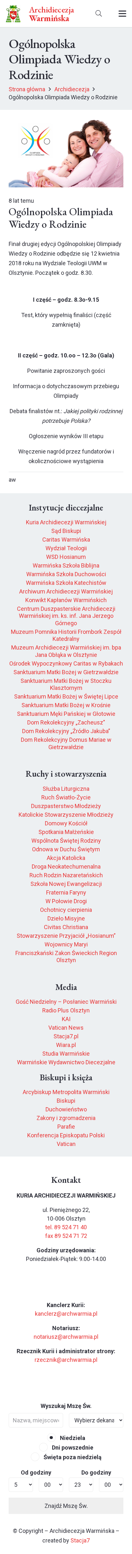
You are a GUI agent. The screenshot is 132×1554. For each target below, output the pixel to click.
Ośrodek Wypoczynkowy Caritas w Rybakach (66, 663)
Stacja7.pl (66, 1036)
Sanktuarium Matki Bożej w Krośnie (66, 705)
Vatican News (66, 1027)
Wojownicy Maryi (66, 944)
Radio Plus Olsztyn (66, 1010)
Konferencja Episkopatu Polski (66, 1135)
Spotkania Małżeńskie (66, 832)
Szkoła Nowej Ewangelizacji (66, 883)
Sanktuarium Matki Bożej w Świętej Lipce (66, 696)
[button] (99, 13)
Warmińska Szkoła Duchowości (66, 574)
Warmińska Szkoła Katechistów (66, 582)
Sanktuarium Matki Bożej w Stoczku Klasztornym (66, 684)
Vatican (66, 1144)
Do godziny (96, 1472)
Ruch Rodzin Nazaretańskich (66, 875)
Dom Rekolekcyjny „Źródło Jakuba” (66, 731)
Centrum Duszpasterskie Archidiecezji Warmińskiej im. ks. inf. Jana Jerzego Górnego (66, 615)
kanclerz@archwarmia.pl (66, 1313)
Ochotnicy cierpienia (66, 909)
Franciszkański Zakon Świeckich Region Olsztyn (66, 957)
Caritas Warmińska (66, 539)
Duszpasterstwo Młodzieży (66, 806)
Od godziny (36, 1472)
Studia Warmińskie (66, 1053)
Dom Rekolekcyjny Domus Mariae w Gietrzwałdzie (66, 743)
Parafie (66, 1126)
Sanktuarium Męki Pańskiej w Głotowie (66, 713)
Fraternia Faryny (66, 892)
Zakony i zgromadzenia (66, 1118)
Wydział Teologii (66, 548)
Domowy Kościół (66, 823)
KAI (66, 1019)
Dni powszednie (72, 1447)
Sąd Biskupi (66, 531)
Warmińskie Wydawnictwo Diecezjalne (66, 1062)
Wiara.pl (66, 1045)
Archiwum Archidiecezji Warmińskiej (66, 591)
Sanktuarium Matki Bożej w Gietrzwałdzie (66, 672)
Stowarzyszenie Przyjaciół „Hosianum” (66, 935)
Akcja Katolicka (66, 858)
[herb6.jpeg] (13, 13)
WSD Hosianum (66, 556)
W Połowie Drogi (66, 901)
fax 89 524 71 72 (66, 1235)
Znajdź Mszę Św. (66, 1505)
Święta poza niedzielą (72, 1457)
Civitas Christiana (66, 927)
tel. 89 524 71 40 (66, 1227)
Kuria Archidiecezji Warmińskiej (66, 522)
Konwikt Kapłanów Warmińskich (66, 600)
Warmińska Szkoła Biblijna (66, 565)
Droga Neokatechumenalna (66, 866)
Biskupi (66, 1100)
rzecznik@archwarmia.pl (66, 1359)
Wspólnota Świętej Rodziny (66, 840)
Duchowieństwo (66, 1109)
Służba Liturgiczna (66, 788)
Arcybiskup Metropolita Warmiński (66, 1092)
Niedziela (72, 1438)
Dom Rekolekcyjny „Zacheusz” (66, 722)
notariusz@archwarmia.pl (66, 1336)
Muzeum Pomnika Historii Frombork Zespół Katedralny (66, 635)
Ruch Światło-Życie (66, 797)
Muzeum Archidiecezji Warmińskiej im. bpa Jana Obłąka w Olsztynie (66, 651)
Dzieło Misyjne (66, 918)
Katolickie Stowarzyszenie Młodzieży (66, 814)
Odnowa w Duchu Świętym (66, 849)
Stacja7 (80, 1540)
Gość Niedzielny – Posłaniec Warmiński (66, 1001)
